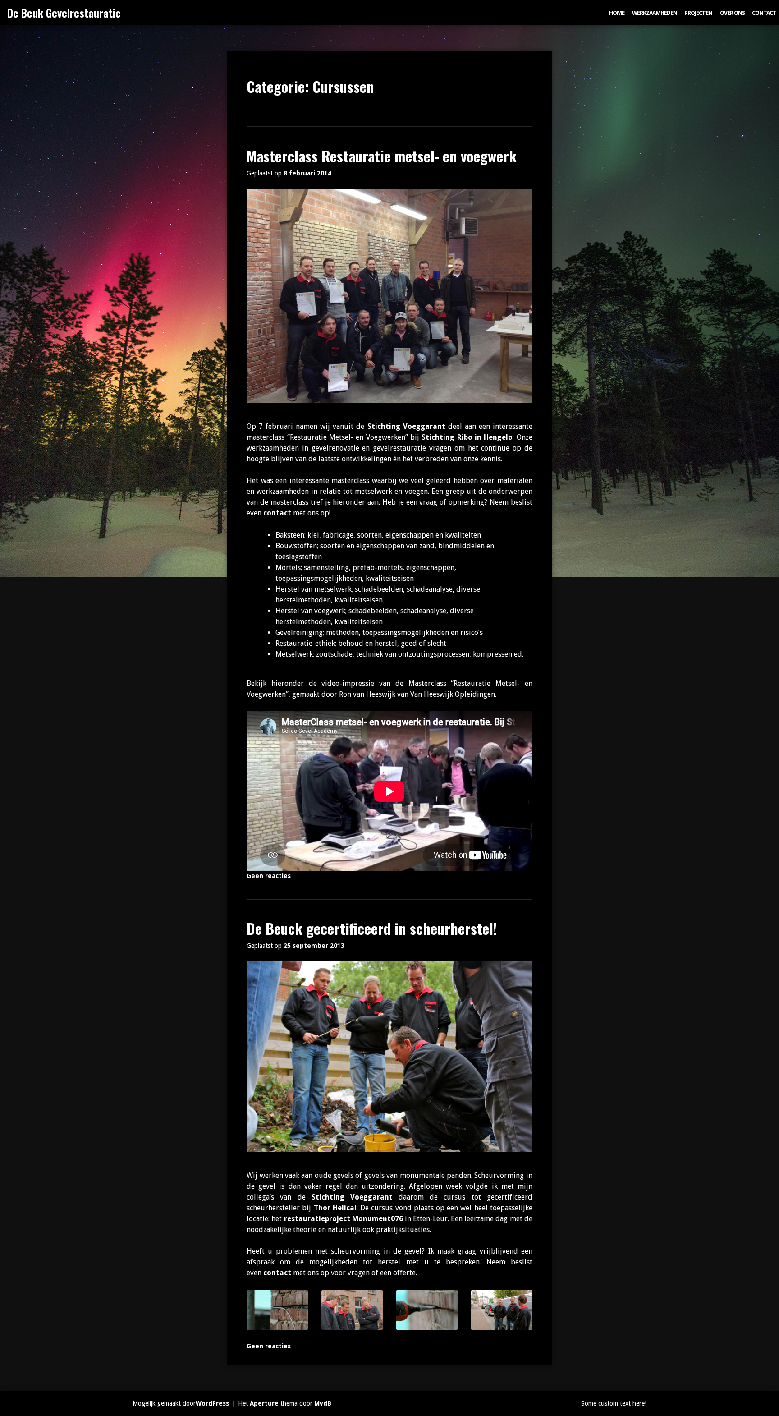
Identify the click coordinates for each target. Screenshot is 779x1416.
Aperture (264, 1403)
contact (277, 513)
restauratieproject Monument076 (343, 1218)
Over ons (732, 12)
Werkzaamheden (654, 12)
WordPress (212, 1403)
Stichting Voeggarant (406, 426)
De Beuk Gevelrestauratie (64, 13)
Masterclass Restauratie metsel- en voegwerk (382, 155)
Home (616, 12)
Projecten (698, 12)
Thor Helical (335, 1208)
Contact (764, 12)
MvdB (322, 1403)
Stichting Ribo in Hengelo (467, 437)
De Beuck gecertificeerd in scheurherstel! (372, 928)
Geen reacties (269, 875)
